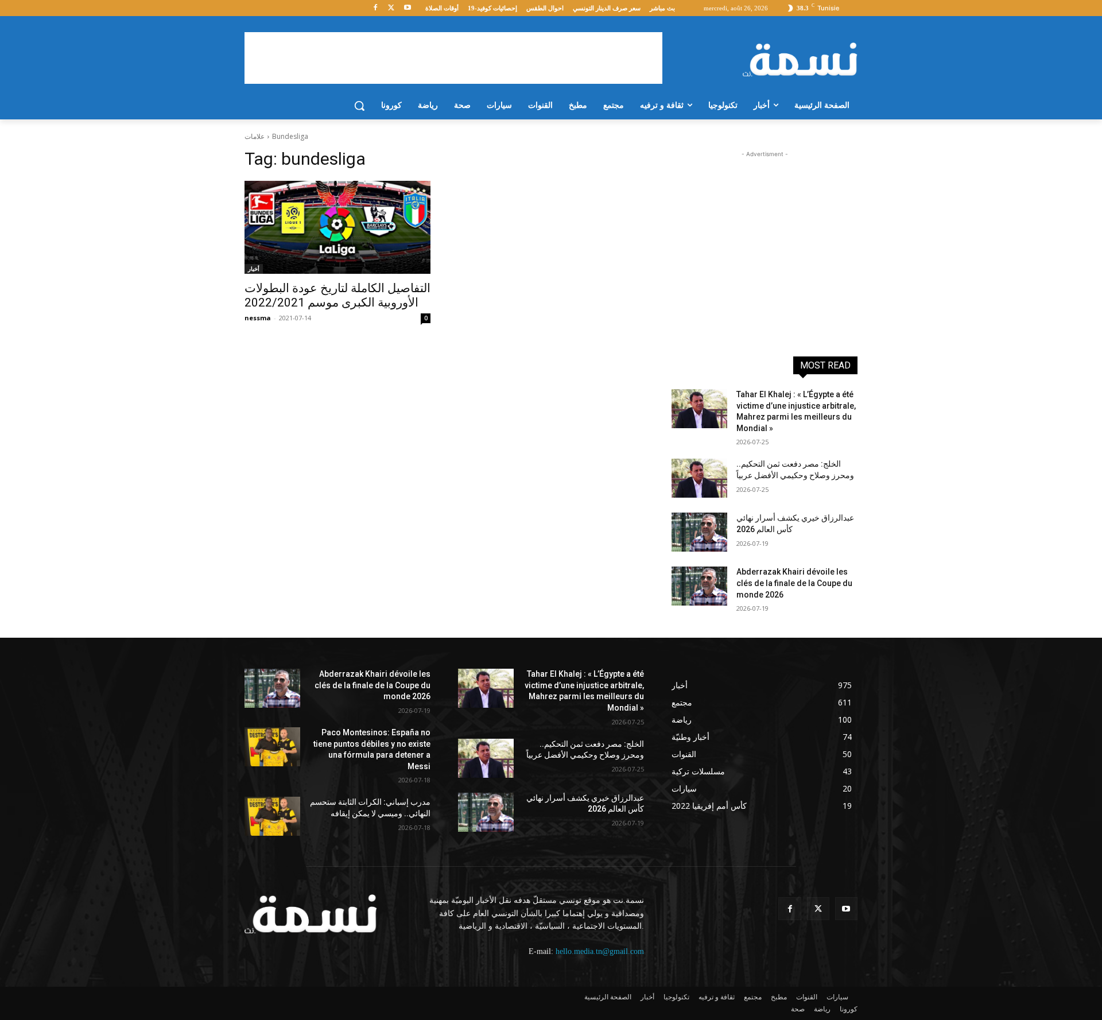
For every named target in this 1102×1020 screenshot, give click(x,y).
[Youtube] (407, 8)
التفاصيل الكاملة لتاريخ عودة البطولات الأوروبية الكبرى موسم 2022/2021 (337, 295)
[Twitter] (391, 8)
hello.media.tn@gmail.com (600, 951)
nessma (258, 317)
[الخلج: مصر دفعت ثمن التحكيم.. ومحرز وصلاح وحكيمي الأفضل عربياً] (699, 478)
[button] (359, 105)
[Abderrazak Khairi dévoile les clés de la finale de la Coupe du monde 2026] (699, 586)
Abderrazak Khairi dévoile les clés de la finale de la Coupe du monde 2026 (794, 583)
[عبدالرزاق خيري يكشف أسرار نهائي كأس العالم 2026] (699, 532)
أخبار (253, 269)
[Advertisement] (453, 58)
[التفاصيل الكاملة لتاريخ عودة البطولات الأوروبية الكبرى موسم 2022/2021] (337, 227)
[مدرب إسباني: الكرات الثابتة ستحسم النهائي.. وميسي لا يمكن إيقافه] (272, 816)
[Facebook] (375, 8)
